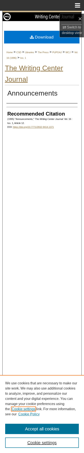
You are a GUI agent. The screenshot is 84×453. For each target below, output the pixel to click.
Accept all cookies (42, 429)
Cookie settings (23, 409)
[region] (42, 414)
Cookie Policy (29, 414)
